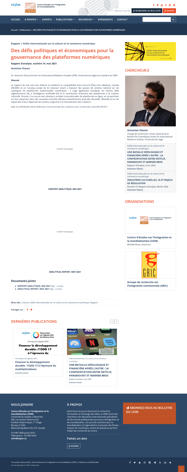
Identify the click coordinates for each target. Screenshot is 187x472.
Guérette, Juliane (21, 373)
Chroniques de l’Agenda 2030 (26, 358)
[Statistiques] (165, 462)
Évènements (105, 19)
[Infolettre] (174, 5)
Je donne (74, 446)
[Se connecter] (170, 462)
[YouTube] (162, 5)
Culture (25, 302)
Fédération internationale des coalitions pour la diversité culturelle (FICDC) (71, 106)
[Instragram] (145, 462)
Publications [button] (64, 19)
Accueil (15, 19)
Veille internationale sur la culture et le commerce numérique (59, 43)
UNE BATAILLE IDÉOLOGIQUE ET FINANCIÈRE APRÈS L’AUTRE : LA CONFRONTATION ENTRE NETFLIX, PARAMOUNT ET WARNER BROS (90, 370)
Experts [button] (47, 19)
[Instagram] (166, 5)
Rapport (15, 43)
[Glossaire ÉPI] (160, 462)
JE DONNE (169, 10)
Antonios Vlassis (20, 68)
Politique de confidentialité (88, 462)
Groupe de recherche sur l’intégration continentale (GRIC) (147, 283)
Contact (122, 19)
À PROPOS (74, 404)
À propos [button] (30, 19)
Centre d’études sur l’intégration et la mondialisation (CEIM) (149, 239)
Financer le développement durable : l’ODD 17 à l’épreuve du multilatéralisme (35, 365)
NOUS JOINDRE (22, 404)
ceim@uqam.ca (19, 438)
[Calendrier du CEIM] (170, 5)
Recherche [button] (85, 19)
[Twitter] (158, 5)
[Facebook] (153, 5)
